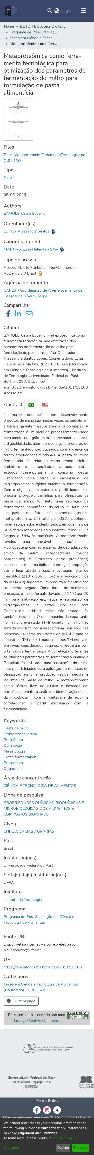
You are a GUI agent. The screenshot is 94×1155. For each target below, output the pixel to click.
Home (9, 26)
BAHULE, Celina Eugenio (25, 213)
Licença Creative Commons (36, 1020)
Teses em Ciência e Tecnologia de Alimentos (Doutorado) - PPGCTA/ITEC (34, 38)
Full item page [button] (23, 1001)
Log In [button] (66, 10)
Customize (11, 1147)
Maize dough (14, 751)
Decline (63, 1147)
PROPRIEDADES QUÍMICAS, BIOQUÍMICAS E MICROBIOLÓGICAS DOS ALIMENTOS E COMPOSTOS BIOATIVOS (44, 808)
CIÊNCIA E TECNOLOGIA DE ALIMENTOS (40, 785)
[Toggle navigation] (83, 10)
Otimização (13, 745)
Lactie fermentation (20, 757)
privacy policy (62, 1138)
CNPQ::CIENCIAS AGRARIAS (29, 831)
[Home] (11, 11)
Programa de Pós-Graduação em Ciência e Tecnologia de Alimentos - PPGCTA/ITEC (34, 32)
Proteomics (13, 763)
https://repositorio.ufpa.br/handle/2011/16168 (43, 967)
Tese (8, 177)
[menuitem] (57, 11)
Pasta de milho (16, 728)
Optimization (14, 768)
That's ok (80, 1147)
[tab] (31, 405)
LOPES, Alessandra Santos (27, 231)
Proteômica (13, 739)
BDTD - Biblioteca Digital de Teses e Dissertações (44, 26)
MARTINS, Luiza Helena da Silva (31, 249)
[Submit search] (50, 11)
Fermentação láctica (20, 734)
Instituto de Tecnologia (23, 899)
